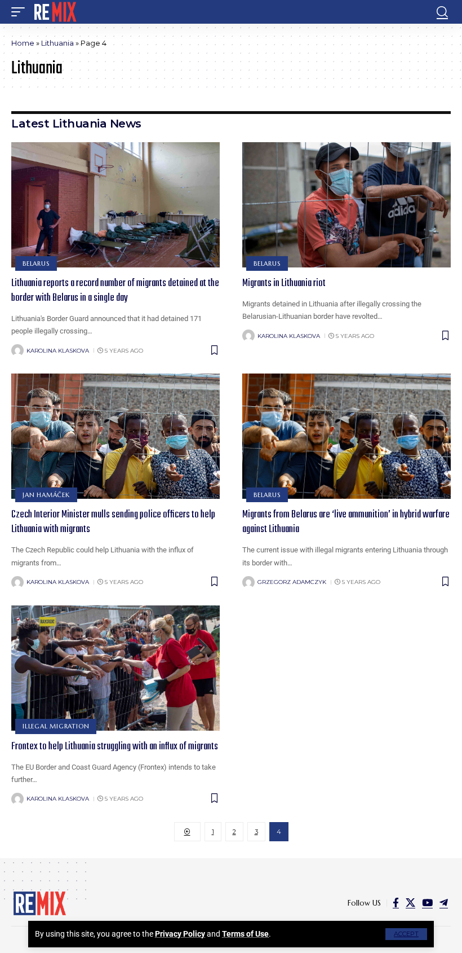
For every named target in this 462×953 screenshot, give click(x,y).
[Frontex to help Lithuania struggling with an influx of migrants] (115, 668)
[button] (406, 934)
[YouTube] (427, 903)
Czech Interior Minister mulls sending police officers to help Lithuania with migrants (113, 522)
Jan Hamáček (46, 495)
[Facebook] (396, 903)
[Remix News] (54, 12)
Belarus (36, 263)
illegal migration (56, 726)
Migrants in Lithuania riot (284, 283)
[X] (410, 903)
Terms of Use (245, 933)
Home (22, 42)
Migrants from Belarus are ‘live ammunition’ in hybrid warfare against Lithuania (346, 522)
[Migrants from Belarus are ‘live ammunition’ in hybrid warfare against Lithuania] (346, 436)
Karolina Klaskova (57, 350)
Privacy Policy (180, 933)
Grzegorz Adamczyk (291, 582)
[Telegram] (444, 903)
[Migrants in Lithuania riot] (346, 204)
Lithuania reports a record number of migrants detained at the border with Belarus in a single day (115, 290)
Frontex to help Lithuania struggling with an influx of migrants (114, 747)
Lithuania (57, 42)
